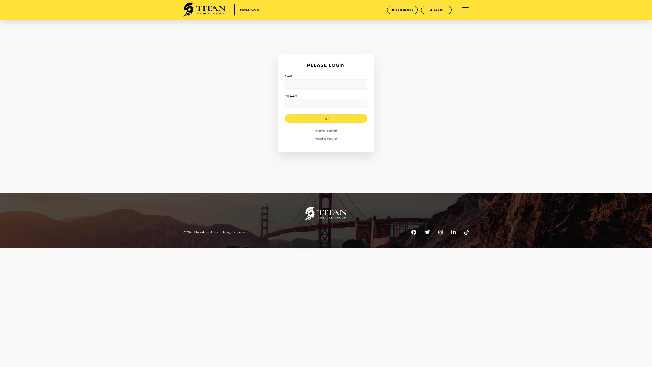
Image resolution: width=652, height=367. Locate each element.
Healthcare (249, 9)
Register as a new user (326, 138)
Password (291, 96)
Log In (438, 9)
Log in (326, 118)
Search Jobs (404, 9)
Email (288, 76)
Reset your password (326, 130)
